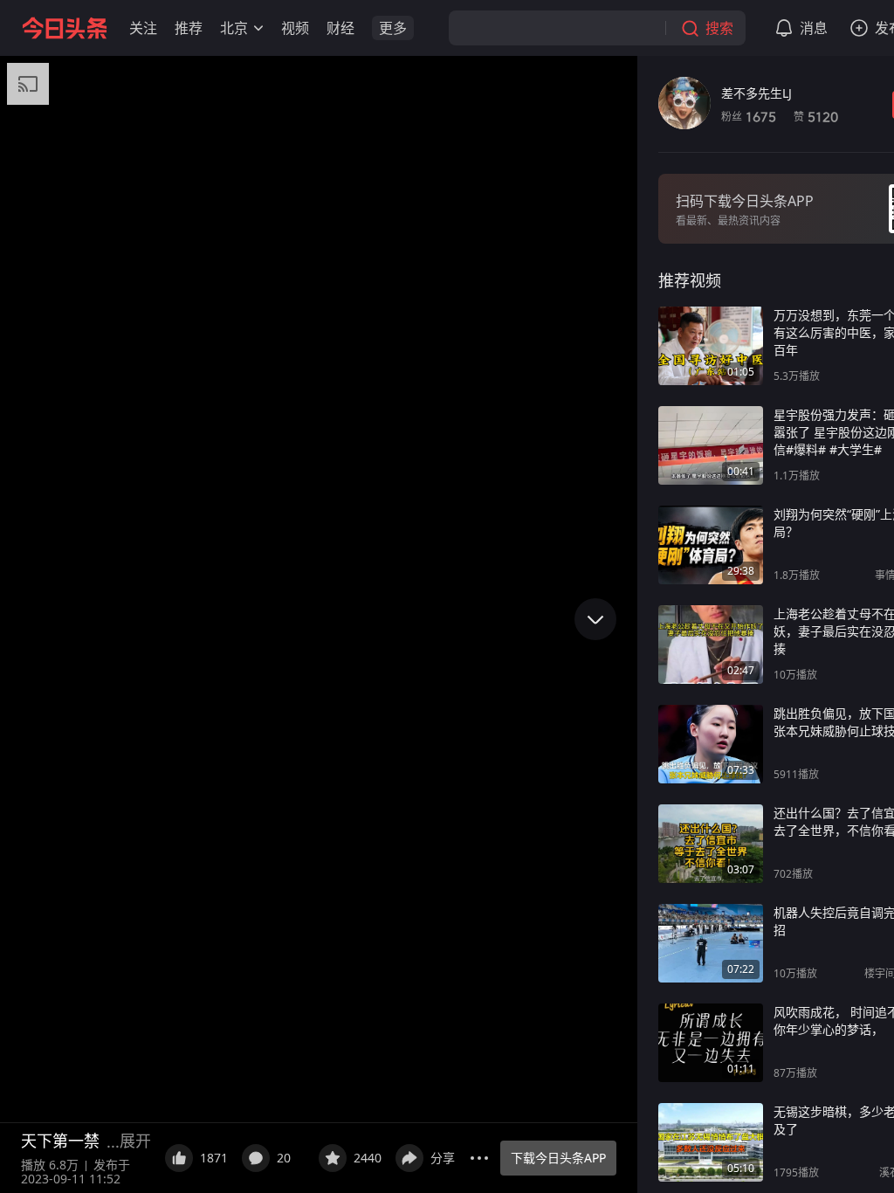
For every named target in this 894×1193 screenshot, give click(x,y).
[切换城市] (258, 28)
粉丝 (748, 116)
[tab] (689, 280)
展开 (135, 1140)
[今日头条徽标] (64, 28)
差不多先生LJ (756, 93)
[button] (143, 28)
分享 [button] (442, 1157)
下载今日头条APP (558, 1157)
